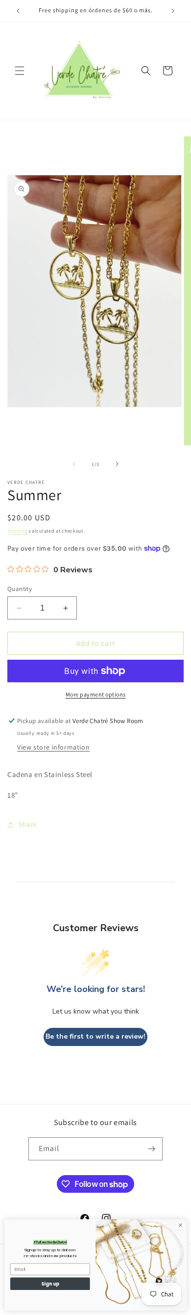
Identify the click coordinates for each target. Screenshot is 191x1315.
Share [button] (28, 824)
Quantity (19, 589)
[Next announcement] (173, 11)
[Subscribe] (151, 1148)
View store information (53, 747)
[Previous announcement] (18, 11)
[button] (19, 70)
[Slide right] (117, 464)
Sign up (50, 1283)
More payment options (96, 694)
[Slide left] (74, 464)
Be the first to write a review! (95, 1036)
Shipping (17, 531)
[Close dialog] (180, 1225)
